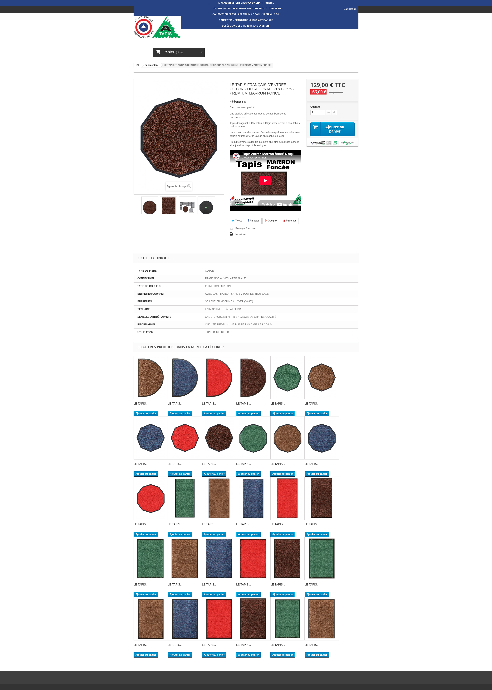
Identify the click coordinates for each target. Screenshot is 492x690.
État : (233, 107)
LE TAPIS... (141, 403)
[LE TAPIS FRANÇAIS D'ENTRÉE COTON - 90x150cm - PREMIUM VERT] (322, 558)
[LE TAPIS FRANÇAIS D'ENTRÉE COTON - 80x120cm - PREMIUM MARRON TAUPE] (322, 618)
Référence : (236, 101)
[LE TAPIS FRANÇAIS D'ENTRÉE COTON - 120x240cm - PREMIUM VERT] (185, 498)
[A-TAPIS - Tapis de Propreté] (169, 27)
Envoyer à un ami (245, 228)
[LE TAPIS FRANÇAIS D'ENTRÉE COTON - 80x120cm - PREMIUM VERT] (287, 618)
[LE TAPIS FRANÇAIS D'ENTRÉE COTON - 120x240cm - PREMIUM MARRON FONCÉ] (322, 498)
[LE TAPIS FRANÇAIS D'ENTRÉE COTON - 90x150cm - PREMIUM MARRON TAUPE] (151, 618)
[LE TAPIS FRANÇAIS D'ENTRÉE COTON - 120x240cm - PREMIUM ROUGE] (287, 498)
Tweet (238, 220)
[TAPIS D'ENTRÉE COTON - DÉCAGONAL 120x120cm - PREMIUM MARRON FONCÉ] (149, 207)
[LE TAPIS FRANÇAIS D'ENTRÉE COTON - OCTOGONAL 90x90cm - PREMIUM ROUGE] (185, 437)
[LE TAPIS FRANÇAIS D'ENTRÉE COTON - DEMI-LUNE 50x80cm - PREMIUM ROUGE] (219, 377)
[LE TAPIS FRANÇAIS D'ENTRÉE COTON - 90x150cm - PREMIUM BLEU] (185, 618)
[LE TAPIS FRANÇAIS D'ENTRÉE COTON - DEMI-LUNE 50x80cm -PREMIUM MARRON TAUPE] (151, 377)
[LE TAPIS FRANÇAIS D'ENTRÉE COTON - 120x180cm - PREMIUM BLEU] (219, 558)
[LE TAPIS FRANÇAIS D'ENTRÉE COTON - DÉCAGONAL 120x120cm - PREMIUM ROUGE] (151, 498)
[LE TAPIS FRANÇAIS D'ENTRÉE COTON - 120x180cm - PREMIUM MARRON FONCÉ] (287, 558)
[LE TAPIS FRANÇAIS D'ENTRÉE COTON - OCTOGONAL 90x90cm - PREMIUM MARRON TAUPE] (322, 377)
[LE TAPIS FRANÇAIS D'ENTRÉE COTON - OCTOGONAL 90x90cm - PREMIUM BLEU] (151, 437)
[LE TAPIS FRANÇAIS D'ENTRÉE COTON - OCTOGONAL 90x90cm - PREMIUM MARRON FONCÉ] (219, 437)
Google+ (272, 220)
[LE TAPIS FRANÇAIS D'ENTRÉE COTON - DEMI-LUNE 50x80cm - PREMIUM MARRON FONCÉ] (253, 377)
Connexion (350, 8)
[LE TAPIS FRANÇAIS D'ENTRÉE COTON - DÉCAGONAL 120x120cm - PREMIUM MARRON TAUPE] (287, 437)
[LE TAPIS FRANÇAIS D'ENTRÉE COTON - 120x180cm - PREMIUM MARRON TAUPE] (185, 558)
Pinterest (290, 220)
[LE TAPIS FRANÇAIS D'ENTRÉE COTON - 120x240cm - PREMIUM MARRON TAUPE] (219, 498)
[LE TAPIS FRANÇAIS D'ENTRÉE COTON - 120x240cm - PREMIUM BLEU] (253, 498)
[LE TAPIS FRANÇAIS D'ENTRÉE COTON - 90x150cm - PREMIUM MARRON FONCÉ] (253, 618)
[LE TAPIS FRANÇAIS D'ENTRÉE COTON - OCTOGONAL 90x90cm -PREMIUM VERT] (287, 377)
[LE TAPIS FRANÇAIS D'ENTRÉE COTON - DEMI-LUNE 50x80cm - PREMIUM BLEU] (185, 377)
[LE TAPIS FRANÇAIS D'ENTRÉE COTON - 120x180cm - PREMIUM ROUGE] (253, 558)
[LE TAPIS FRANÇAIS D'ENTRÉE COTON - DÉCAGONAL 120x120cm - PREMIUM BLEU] (322, 437)
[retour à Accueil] (137, 65)
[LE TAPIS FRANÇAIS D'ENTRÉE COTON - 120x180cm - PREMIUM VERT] (151, 558)
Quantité (315, 106)
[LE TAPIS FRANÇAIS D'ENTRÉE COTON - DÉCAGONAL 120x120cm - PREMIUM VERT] (253, 437)
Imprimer (240, 234)
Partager (254, 220)
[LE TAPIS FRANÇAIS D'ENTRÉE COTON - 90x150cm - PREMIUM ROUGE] (219, 618)
